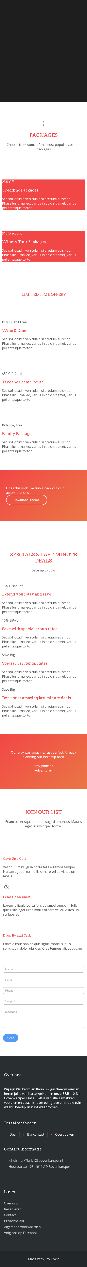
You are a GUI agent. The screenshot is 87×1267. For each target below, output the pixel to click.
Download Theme (27, 500)
